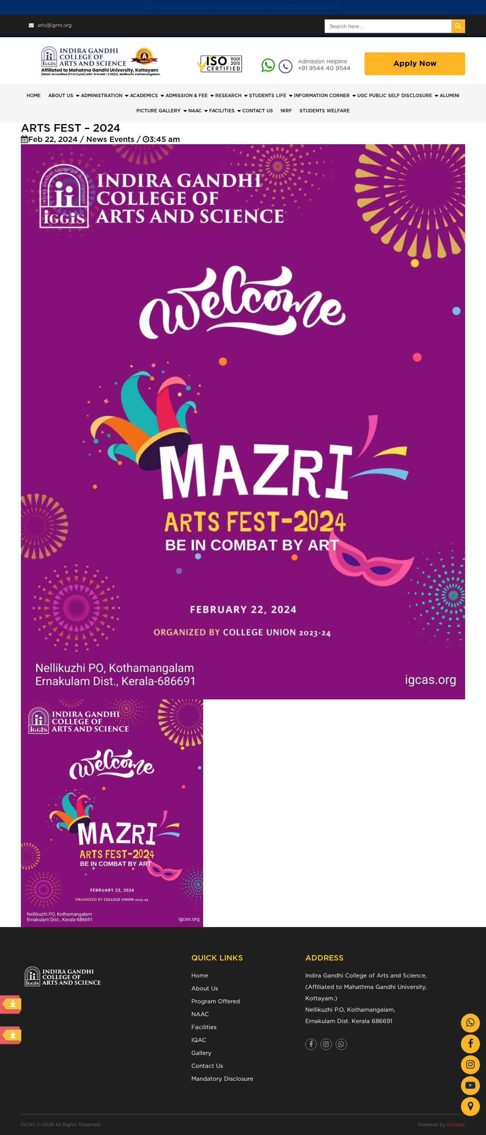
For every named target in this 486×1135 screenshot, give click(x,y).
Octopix (456, 1124)
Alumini (449, 95)
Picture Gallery (158, 111)
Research (228, 95)
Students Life (267, 95)
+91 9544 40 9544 (324, 68)
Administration (101, 95)
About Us (204, 989)
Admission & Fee (187, 95)
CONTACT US (257, 111)
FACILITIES (222, 111)
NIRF (286, 111)
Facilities (203, 1027)
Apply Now (415, 64)
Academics (144, 95)
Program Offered (215, 1001)
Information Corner (322, 95)
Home (34, 95)
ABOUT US (60, 95)
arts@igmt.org (55, 25)
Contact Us (207, 1066)
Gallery (201, 1053)
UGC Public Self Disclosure (394, 95)
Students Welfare (325, 111)
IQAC (198, 1040)
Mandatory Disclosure (222, 1079)
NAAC (195, 111)
